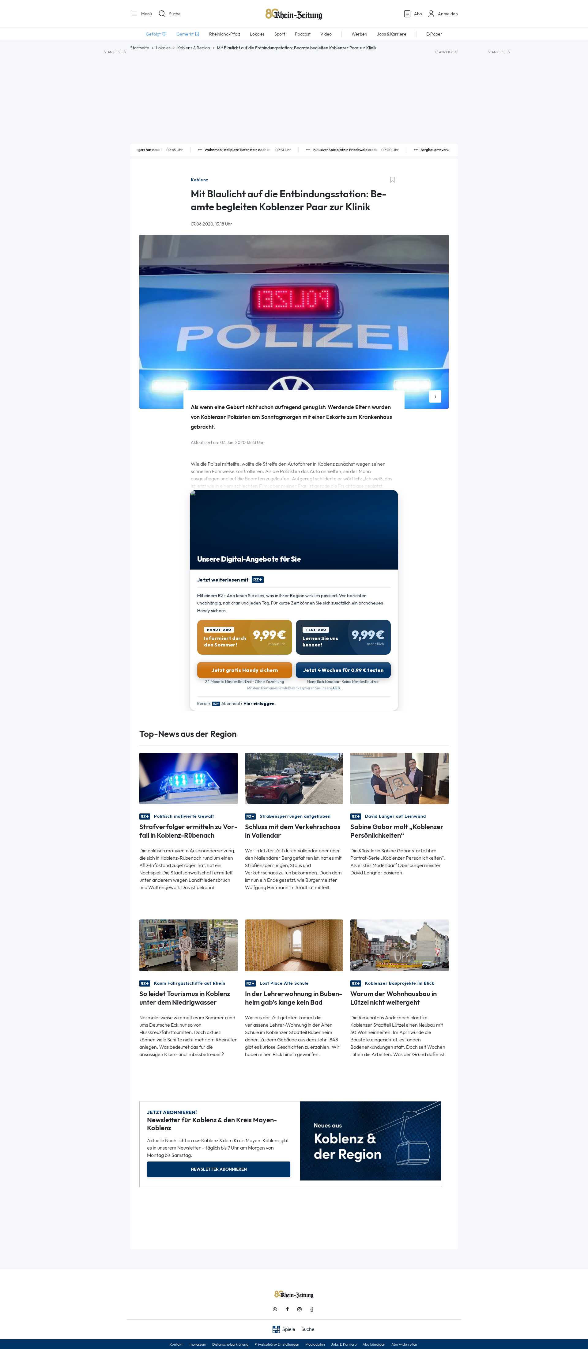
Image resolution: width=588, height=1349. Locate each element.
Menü (146, 14)
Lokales (163, 48)
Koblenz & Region (193, 48)
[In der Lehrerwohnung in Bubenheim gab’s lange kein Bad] (294, 945)
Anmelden (448, 14)
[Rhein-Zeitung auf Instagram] (299, 1309)
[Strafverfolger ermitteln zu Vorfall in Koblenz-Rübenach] (188, 778)
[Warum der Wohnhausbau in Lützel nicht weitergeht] (399, 945)
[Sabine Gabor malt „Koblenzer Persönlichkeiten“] (399, 778)
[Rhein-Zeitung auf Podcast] (312, 1309)
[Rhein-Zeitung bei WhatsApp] (275, 1309)
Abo (418, 14)
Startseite (139, 48)
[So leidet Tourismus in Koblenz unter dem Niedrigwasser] (188, 945)
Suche (175, 14)
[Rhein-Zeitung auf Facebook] (287, 1309)
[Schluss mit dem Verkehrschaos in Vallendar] (294, 778)
